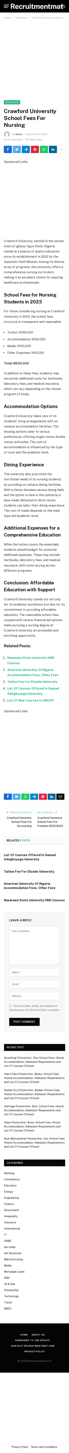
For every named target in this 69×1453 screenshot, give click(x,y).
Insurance (10, 1222)
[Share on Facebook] (8, 149)
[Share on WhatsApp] (44, 149)
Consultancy (12, 1179)
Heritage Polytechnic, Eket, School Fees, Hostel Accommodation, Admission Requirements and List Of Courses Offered (34, 1110)
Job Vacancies (12, 1253)
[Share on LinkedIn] (53, 149)
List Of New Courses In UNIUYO (30, 700)
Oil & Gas (9, 1284)
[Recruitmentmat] (36, 6)
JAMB (7, 1240)
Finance (9, 1204)
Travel (8, 1302)
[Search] (63, 6)
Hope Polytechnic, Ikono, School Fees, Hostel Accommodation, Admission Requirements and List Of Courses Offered (32, 1126)
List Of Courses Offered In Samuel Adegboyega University (30, 857)
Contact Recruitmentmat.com (32, 1346)
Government (11, 1210)
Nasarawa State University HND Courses (34, 900)
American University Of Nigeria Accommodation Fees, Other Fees (29, 886)
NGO (7, 1277)
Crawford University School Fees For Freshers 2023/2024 (50, 821)
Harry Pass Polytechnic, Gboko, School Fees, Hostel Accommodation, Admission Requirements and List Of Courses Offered (34, 1078)
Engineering (11, 1197)
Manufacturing (13, 1259)
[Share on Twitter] (17, 149)
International (12, 1228)
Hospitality (11, 1216)
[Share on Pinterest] (35, 149)
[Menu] (6, 6)
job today (10, 1247)
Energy (8, 1191)
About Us (38, 1334)
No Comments (15, 139)
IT (5, 1234)
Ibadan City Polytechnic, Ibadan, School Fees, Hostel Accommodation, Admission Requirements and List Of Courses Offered (34, 1094)
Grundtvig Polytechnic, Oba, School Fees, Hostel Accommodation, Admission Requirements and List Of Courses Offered (34, 1061)
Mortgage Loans (14, 1271)
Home (24, 1334)
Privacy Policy (34, 1351)
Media (8, 1265)
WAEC (8, 1308)
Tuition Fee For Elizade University (32, 682)
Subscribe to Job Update (32, 1340)
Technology (11, 1296)
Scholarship (11, 1290)
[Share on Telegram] (26, 149)
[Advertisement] (34, 57)
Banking (9, 1173)
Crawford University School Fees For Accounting (19, 821)
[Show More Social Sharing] (61, 149)
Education (12, 102)
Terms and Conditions (44, 1446)
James (18, 134)
